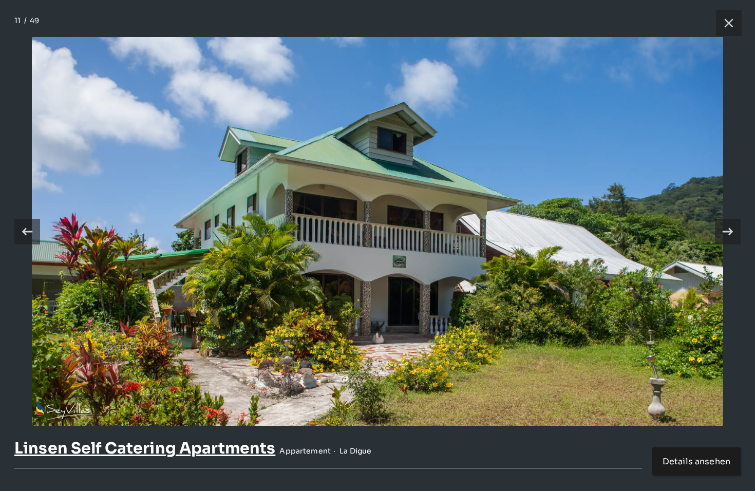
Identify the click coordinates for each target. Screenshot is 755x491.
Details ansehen (696, 461)
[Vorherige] (27, 232)
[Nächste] (728, 232)
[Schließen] (723, 23)
